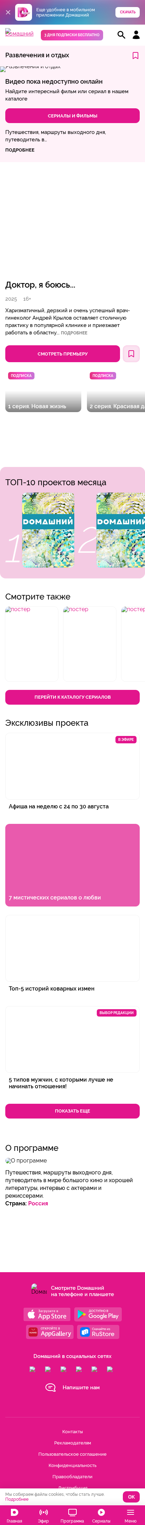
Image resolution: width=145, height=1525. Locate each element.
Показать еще (72, 1111)
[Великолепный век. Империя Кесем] (48, 530)
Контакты (72, 1431)
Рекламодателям (72, 1443)
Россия (38, 1203)
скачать (127, 12)
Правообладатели (72, 1476)
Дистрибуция (72, 1488)
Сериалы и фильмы (72, 115)
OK (131, 1497)
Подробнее (74, 333)
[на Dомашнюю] (19, 33)
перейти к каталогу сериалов (72, 697)
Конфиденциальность (72, 1465)
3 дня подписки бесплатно (72, 35)
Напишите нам (81, 1387)
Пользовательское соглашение (72, 1454)
